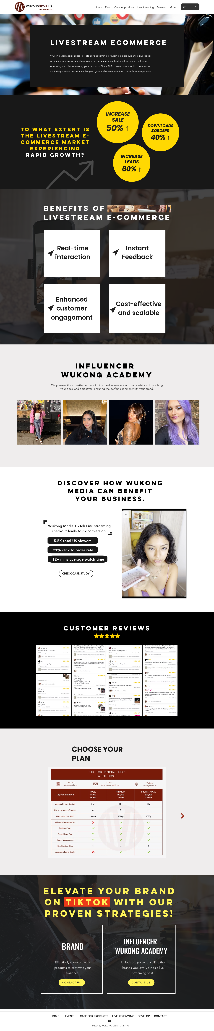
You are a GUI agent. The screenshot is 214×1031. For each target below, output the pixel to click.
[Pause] (126, 594)
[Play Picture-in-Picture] (177, 594)
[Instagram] (109, 1021)
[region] (118, 123)
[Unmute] (132, 594)
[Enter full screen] (182, 594)
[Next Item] (172, 681)
